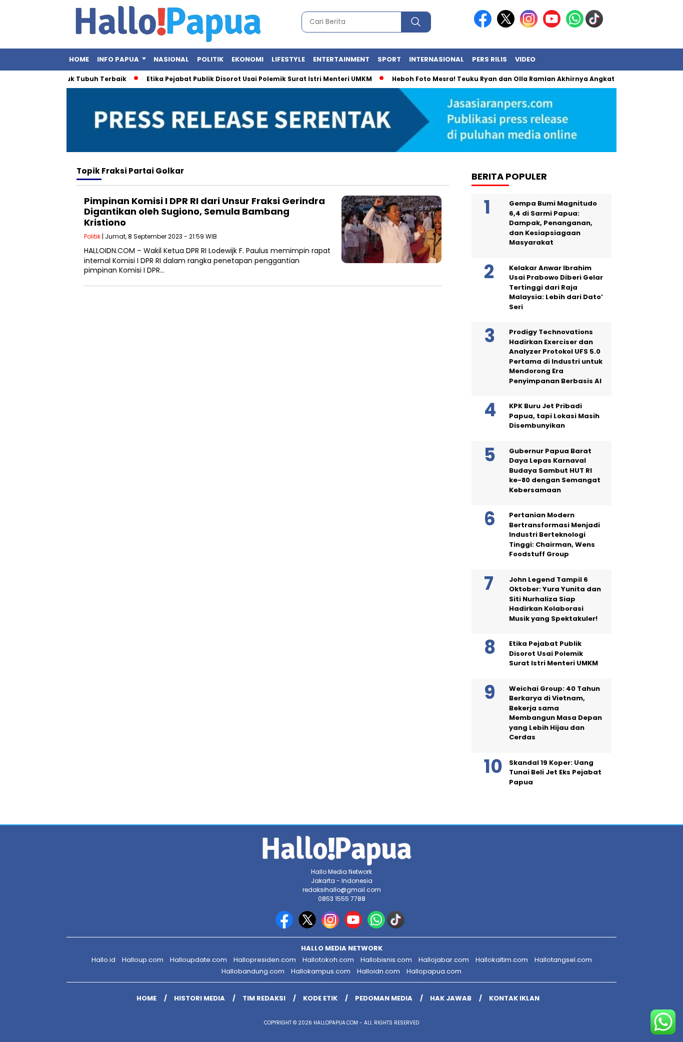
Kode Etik (320, 998)
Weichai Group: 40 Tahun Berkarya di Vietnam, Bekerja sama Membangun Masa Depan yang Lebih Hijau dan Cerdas (555, 713)
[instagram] (530, 25)
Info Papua (118, 59)
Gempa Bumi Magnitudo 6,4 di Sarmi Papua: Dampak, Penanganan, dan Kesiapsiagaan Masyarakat (553, 223)
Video (525, 59)
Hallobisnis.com (386, 959)
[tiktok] (596, 25)
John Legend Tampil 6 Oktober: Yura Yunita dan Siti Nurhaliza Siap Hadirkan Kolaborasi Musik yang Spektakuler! (555, 599)
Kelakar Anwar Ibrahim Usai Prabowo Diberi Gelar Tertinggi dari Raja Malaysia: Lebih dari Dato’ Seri (556, 287)
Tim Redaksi (264, 998)
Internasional (436, 59)
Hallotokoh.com (328, 959)
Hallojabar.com (443, 959)
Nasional (171, 59)
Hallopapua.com (434, 971)
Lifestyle (288, 59)
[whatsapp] (575, 25)
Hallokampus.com (320, 971)
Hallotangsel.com (563, 959)
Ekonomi (248, 59)
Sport (389, 59)
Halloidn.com (378, 971)
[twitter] (507, 25)
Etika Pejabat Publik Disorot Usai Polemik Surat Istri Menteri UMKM (245, 79)
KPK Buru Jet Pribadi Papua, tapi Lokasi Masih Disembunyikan (554, 415)
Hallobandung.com (253, 971)
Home (79, 59)
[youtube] (553, 25)
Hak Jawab (451, 998)
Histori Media (199, 998)
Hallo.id (104, 959)
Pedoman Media (383, 998)
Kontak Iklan (514, 998)
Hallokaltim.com (502, 959)
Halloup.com (143, 959)
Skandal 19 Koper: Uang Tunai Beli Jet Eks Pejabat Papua (555, 772)
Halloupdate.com (198, 959)
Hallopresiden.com (265, 959)
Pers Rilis (489, 59)
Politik (210, 59)
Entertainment (341, 59)
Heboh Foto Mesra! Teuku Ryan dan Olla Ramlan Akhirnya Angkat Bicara (501, 79)
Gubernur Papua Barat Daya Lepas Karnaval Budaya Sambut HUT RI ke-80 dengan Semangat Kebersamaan (554, 470)
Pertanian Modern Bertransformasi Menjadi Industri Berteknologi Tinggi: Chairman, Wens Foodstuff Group (554, 534)
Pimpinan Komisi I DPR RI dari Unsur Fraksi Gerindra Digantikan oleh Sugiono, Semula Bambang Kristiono (204, 212)
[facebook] (484, 25)
